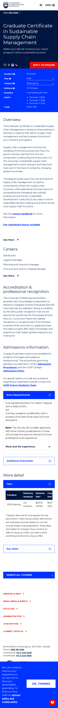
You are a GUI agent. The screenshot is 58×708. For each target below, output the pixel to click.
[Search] (40, 5)
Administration (12, 616)
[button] (5, 65)
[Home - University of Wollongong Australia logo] (13, 5)
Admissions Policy (13, 371)
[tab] (29, 395)
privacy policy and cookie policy (11, 698)
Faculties (9, 609)
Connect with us (13, 631)
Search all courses (19, 575)
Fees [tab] (9, 484)
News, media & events (15, 601)
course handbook (22, 214)
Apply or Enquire (44, 65)
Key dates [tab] (12, 549)
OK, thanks (41, 683)
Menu (48, 5)
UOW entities (10, 624)
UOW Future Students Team (19, 385)
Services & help (12, 594)
